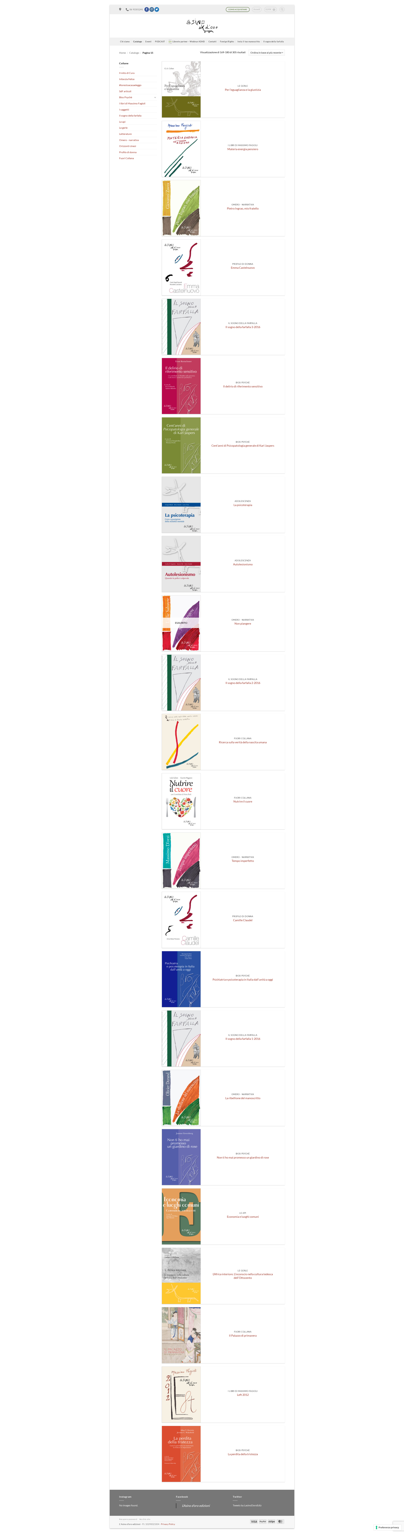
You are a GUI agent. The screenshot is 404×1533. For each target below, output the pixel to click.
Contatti (212, 41)
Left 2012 (243, 1394)
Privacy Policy (168, 1524)
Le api (122, 121)
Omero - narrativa (129, 139)
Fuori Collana (126, 158)
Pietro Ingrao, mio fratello (243, 208)
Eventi (148, 41)
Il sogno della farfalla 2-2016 (243, 683)
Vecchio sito (144, 1519)
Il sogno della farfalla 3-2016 (243, 327)
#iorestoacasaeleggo (130, 85)
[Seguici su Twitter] (156, 9)
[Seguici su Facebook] (146, 9)
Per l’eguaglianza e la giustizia (243, 89)
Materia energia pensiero (242, 149)
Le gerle (123, 127)
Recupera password (128, 1519)
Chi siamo (125, 41)
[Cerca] (282, 9)
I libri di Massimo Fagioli (132, 103)
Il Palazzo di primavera (243, 1335)
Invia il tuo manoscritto (249, 41)
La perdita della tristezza (243, 1454)
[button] (256, 9)
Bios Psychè (125, 97)
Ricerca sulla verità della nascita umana (243, 742)
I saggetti (124, 109)
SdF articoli (125, 91)
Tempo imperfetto (243, 860)
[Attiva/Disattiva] (155, 97)
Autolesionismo (243, 564)
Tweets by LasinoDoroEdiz (247, 1505)
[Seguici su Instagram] (151, 9)
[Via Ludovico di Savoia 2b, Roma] (120, 9)
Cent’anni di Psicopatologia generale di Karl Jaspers (242, 445)
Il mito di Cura (126, 72)
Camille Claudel (242, 920)
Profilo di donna (128, 152)
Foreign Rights (227, 41)
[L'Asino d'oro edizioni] (202, 26)
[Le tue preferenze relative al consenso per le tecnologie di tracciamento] (387, 1527)
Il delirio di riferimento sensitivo (243, 386)
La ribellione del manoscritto (242, 1098)
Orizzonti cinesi (127, 145)
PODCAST (160, 41)
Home (122, 52)
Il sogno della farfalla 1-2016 (243, 1038)
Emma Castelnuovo (243, 267)
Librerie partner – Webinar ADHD (188, 41)
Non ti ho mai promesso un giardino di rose (243, 1157)
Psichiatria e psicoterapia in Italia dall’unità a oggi (243, 979)
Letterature (125, 133)
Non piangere (243, 623)
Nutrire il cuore (242, 801)
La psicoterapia (243, 505)
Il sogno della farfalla (273, 41)
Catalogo (137, 41)
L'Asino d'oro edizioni (196, 1505)
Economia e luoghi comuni (243, 1216)
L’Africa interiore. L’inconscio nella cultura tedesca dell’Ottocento (243, 1276)
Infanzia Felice (126, 79)
